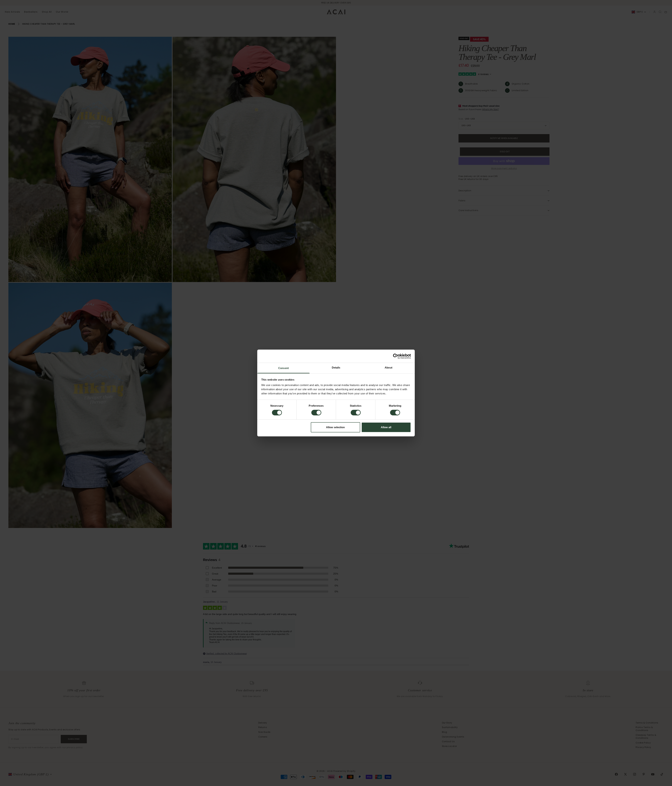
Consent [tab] (283, 368)
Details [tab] (336, 367)
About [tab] (388, 367)
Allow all (386, 427)
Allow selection (335, 427)
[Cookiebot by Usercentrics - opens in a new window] (395, 356)
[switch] (316, 412)
